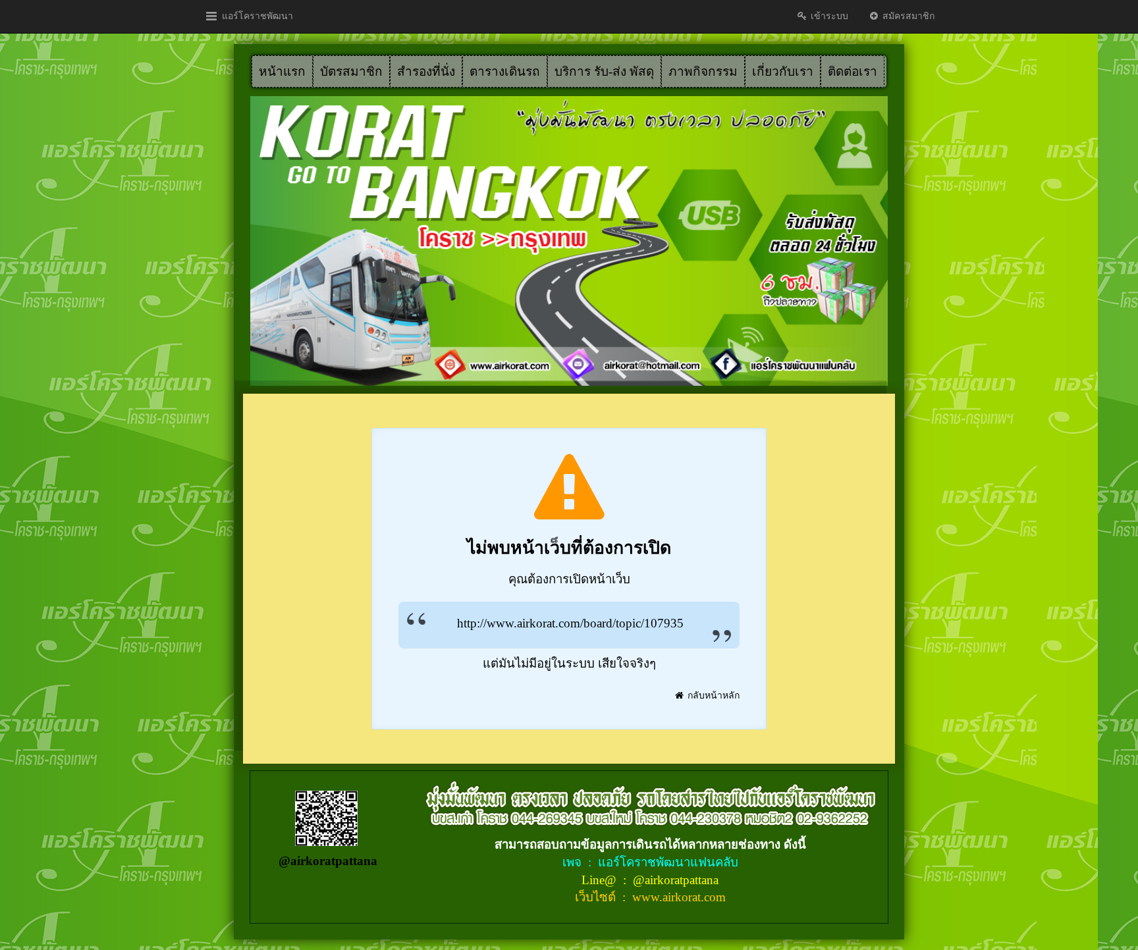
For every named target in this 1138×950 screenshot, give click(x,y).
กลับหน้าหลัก (712, 695)
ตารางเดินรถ (505, 71)
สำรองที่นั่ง (426, 71)
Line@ (601, 880)
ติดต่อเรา (852, 71)
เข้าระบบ (828, 16)
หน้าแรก (282, 71)
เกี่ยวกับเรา (782, 71)
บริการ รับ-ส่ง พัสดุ (604, 71)
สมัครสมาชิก (907, 16)
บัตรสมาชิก (351, 71)
